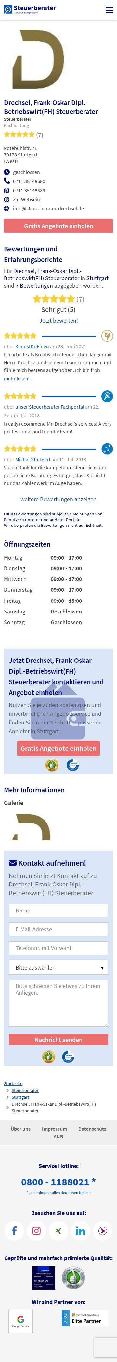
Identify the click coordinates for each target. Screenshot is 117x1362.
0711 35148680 (29, 181)
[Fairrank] (102, 1231)
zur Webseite (27, 199)
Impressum (55, 1128)
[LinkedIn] (80, 1231)
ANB (58, 1136)
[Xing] (58, 1231)
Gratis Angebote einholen (58, 226)
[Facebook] (14, 1231)
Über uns (21, 1128)
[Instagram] (36, 1231)
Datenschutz (92, 1128)
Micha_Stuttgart (33, 459)
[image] (30, 825)
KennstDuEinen (32, 346)
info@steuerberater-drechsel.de (48, 208)
